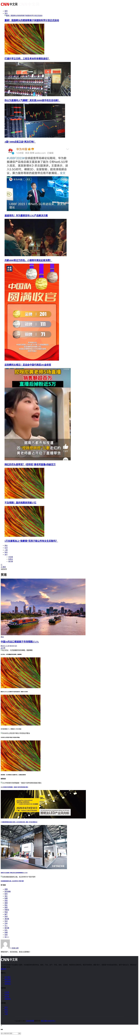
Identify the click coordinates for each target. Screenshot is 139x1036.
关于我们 (8, 988)
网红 (6, 916)
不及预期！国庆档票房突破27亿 (20, 502)
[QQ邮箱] (5, 979)
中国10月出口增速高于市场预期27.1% (20, 689)
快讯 (6, 599)
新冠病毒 (8, 902)
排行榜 (10, 609)
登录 (4, 614)
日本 (6, 934)
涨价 (6, 907)
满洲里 (7, 929)
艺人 (6, 936)
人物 (6, 597)
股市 (6, 904)
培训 (6, 932)
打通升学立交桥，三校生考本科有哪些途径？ (27, 58)
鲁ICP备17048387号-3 (48, 1031)
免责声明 (8, 992)
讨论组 (10, 604)
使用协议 (8, 994)
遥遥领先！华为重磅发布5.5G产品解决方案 (26, 215)
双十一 (7, 947)
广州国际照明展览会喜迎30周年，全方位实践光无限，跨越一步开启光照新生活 (19, 832)
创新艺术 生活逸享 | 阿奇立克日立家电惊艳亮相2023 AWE (14, 883)
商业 (6, 593)
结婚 (6, 943)
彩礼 (6, 941)
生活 (6, 595)
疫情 (6, 900)
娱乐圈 (7, 938)
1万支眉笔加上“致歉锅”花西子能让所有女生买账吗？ (31, 588)
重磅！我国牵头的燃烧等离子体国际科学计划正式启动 (32, 20)
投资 (6, 945)
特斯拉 (7, 920)
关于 (6, 602)
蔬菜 (6, 918)
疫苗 (6, 911)
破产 (6, 925)
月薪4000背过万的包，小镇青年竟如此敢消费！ (28, 260)
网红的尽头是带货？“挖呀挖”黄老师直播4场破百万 (30, 464)
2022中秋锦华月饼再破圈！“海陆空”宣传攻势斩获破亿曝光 (14, 797)
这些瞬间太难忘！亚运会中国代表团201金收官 (28, 365)
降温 (6, 922)
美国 (6, 913)
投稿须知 (8, 1009)
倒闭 (6, 927)
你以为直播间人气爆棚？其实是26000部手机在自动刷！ (32, 100)
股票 (6, 909)
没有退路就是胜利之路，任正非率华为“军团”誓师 (12, 891)
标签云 (10, 606)
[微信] (4, 979)
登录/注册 (15, 959)
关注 (6, 13)
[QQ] (2, 979)
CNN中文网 (30, 1031)
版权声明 (8, 990)
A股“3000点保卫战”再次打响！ (20, 142)
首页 (6, 11)
